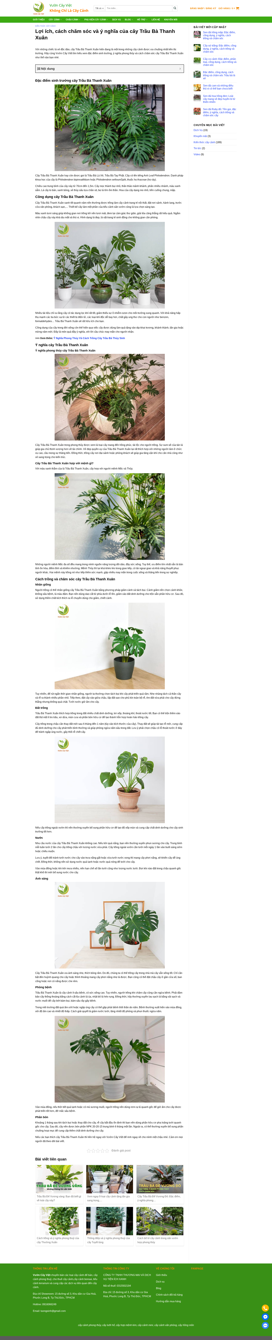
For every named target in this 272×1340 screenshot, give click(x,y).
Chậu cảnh (72, 19)
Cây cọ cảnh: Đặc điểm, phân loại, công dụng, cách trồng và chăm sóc (219, 62)
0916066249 (49, 1304)
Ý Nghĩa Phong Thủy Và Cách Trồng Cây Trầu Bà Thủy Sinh (89, 338)
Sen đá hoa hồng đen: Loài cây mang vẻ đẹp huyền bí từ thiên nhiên (219, 99)
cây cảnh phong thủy (89, 1325)
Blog (128, 19)
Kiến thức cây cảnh (45, 26)
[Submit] (175, 8)
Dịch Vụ (116, 19)
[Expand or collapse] (180, 68)
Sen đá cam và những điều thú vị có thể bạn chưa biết (218, 87)
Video (197, 154)
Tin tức (197, 148)
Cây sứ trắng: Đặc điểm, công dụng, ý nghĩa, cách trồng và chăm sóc (219, 48)
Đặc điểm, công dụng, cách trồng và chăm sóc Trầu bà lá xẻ (219, 75)
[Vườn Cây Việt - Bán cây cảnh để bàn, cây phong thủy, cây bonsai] (61, 8)
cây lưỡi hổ (108, 1325)
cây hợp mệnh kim (126, 1325)
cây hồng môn (186, 1325)
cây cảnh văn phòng (165, 1325)
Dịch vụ (160, 1281)
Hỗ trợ (141, 19)
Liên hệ (156, 19)
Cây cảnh (54, 19)
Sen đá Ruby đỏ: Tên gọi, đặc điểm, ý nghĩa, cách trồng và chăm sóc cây (219, 112)
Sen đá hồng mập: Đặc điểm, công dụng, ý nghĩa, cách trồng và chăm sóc (219, 35)
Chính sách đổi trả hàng (169, 1294)
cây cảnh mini (145, 1325)
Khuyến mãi (171, 19)
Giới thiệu (39, 19)
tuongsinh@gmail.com (53, 1311)
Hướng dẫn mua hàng (168, 1301)
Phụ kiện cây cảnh (95, 19)
